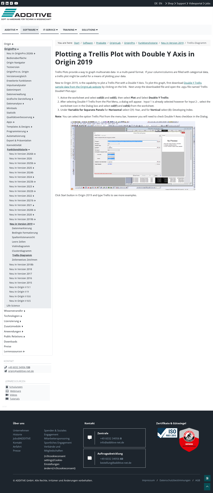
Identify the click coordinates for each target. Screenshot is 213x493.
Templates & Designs (18, 126)
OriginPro (10, 48)
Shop (170, 3)
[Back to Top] (207, 486)
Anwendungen (12, 331)
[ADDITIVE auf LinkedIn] (7, 3)
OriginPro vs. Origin (18, 71)
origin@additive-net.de (21, 371)
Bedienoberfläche (16, 58)
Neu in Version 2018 (20, 269)
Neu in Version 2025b (21, 163)
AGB (197, 480)
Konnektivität (14, 145)
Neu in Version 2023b (21, 181)
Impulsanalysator (16, 85)
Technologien (12, 316)
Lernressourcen (13, 351)
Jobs (207, 3)
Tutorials (15, 398)
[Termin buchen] (207, 478)
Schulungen (16, 386)
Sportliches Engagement (58, 442)
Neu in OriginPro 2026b (20, 53)
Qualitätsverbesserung (19, 117)
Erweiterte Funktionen (19, 80)
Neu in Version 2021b (21, 200)
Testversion (13, 67)
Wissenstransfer (13, 310)
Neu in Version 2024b (21, 172)
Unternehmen (21, 430)
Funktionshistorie (17, 149)
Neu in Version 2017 (20, 273)
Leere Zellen (19, 241)
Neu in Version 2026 (20, 158)
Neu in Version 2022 (20, 195)
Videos (13, 394)
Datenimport (14, 89)
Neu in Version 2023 (20, 186)
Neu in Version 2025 (20, 167)
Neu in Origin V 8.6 (20, 296)
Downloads (10, 341)
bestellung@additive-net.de (115, 462)
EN (160, 3)
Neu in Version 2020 (20, 214)
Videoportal (195, 3)
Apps (9, 122)
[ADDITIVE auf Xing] (11, 3)
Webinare (15, 391)
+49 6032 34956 (19, 367)
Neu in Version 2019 (21, 223)
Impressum (148, 480)
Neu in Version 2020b (21, 209)
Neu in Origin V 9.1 (20, 287)
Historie (17, 434)
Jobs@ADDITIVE (22, 438)
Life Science (13, 305)
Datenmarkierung (22, 228)
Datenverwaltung (16, 94)
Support (181, 3)
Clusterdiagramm (21, 250)
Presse (16, 450)
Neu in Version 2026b (21, 153)
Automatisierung (16, 136)
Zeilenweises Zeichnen (24, 259)
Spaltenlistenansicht (23, 237)
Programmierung (16, 131)
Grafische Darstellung (19, 98)
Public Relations (13, 336)
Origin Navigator (16, 62)
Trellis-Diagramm (22, 255)
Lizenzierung (11, 321)
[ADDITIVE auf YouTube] (16, 3)
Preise (7, 346)
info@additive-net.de (112, 442)
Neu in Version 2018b (21, 264)
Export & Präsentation (19, 140)
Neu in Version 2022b (21, 191)
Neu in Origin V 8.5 (20, 300)
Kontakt (17, 442)
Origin (7, 43)
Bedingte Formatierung (25, 232)
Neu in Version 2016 (20, 278)
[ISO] (168, 432)
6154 (4, 406)
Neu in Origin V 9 (19, 291)
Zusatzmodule (12, 326)
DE (156, 3)
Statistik (11, 112)
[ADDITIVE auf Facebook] (3, 3)
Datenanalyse (14, 103)
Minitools (12, 108)
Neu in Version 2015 (20, 282)
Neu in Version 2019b (21, 219)
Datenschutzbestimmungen (175, 480)
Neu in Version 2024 (20, 176)
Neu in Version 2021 (20, 205)
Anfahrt (17, 446)
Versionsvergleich (16, 76)
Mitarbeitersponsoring (57, 438)
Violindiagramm (21, 246)
